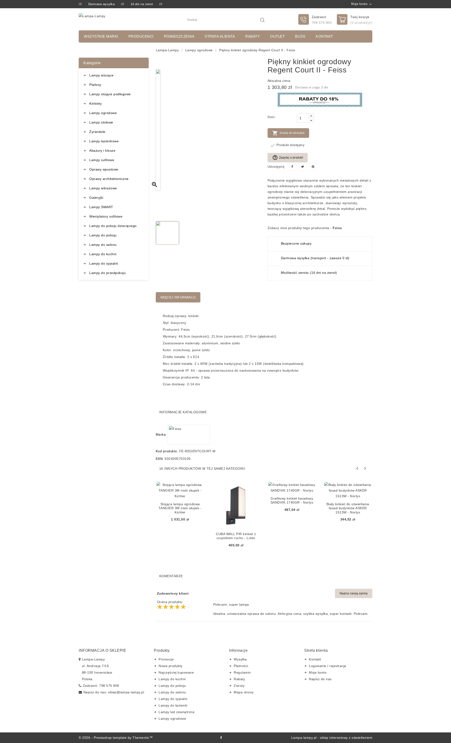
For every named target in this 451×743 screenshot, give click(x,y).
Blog (300, 36)
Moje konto (318, 672)
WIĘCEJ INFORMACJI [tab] (178, 297)
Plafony (95, 85)
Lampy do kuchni (103, 254)
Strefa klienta (220, 36)
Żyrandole (97, 132)
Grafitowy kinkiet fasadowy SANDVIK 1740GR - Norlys (292, 501)
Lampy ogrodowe (103, 113)
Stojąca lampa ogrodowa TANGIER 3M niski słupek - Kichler (180, 508)
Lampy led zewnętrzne (176, 712)
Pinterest (313, 166)
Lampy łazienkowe (104, 141)
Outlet (277, 36)
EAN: (160, 459)
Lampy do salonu (103, 244)
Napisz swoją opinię (354, 593)
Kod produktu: (167, 451)
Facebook (221, 738)
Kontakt (324, 36)
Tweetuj (302, 166)
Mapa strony (244, 692)
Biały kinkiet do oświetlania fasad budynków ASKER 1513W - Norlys (348, 508)
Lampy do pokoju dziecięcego (113, 226)
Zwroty (239, 685)
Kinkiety (95, 103)
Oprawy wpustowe (103, 169)
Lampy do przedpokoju (107, 273)
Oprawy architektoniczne (109, 179)
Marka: (161, 434)
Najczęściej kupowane (176, 672)
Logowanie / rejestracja (327, 666)
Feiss (337, 228)
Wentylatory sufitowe (105, 216)
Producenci (141, 36)
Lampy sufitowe (101, 160)
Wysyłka (240, 659)
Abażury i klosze (102, 150)
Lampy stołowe (101, 122)
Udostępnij (292, 166)
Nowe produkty (171, 666)
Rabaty (252, 36)
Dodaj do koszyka (288, 133)
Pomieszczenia (179, 36)
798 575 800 (322, 22)
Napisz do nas (320, 679)
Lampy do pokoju (103, 235)
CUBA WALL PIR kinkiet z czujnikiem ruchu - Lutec (236, 536)
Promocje (166, 659)
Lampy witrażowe (103, 188)
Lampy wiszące (101, 75)
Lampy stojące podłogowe (110, 94)
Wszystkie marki (101, 36)
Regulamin (242, 672)
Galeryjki (96, 197)
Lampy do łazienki (173, 705)
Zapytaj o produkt (287, 157)
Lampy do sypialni (103, 263)
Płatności (241, 666)
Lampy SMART (101, 207)
